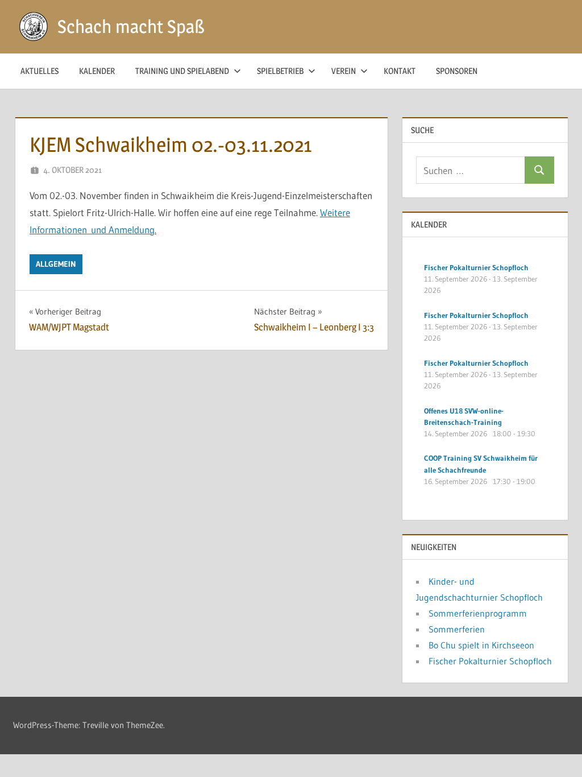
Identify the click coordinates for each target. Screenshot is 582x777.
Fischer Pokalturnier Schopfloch (490, 661)
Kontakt (399, 70)
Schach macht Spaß (131, 26)
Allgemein (56, 264)
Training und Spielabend (182, 70)
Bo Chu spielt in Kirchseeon (481, 645)
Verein (343, 70)
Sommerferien (457, 629)
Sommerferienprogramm (478, 613)
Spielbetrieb (280, 70)
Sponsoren (456, 70)
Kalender (97, 70)
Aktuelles (39, 70)
